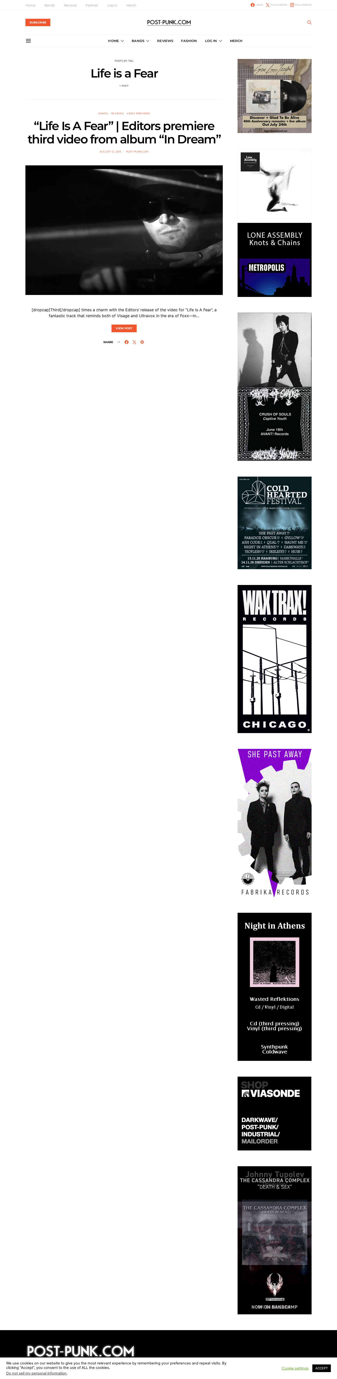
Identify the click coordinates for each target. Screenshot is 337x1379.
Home (30, 5)
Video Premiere (138, 113)
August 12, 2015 (110, 151)
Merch (131, 5)
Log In (112, 5)
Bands (49, 5)
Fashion (92, 5)
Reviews (70, 5)
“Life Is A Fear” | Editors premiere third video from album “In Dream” (124, 132)
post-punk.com (137, 151)
